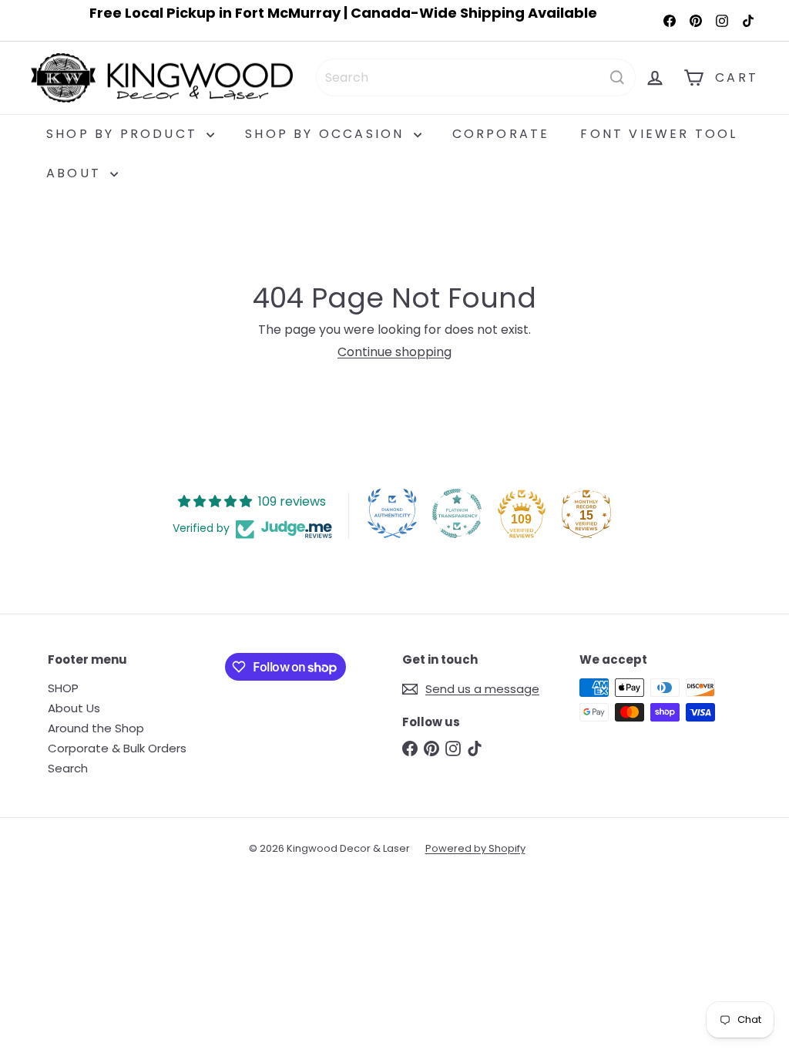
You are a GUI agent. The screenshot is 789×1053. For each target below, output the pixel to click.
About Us (74, 708)
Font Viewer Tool (658, 134)
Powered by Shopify (475, 848)
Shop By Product (124, 134)
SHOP (63, 688)
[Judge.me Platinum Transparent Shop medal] (457, 513)
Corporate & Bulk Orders (117, 748)
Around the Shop (96, 728)
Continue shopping (394, 352)
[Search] (617, 77)
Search (68, 768)
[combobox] (476, 77)
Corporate (501, 134)
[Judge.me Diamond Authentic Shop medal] (392, 513)
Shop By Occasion (327, 134)
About (76, 173)
